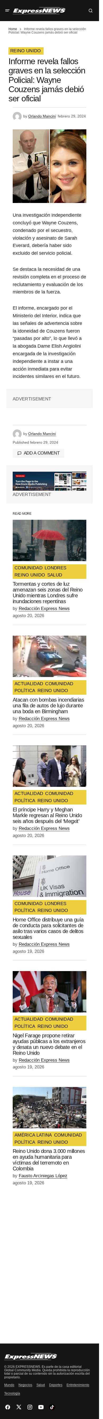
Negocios (25, 1385)
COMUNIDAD (29, 568)
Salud (40, 1385)
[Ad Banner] (49, 481)
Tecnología (12, 1393)
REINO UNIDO (25, 51)
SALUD (54, 575)
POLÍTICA (25, 690)
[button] (7, 10)
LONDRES (55, 568)
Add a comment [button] (42, 453)
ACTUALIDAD (29, 684)
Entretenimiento (78, 1385)
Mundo (9, 1385)
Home (12, 29)
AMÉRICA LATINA (33, 1135)
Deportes (55, 1385)
